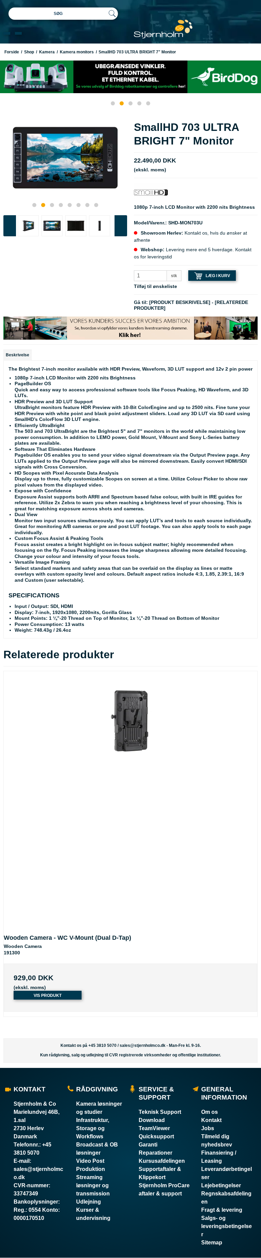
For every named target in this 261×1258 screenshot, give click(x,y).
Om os (209, 1112)
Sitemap (211, 1242)
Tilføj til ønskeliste (155, 286)
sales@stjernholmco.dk (143, 1045)
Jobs (207, 1128)
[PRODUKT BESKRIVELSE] (179, 302)
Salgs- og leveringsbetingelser (226, 1226)
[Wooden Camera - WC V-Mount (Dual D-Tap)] (130, 798)
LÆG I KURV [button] (218, 275)
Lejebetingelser (221, 1185)
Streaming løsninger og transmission (93, 1185)
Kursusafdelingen (162, 1161)
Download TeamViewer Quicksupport (156, 1128)
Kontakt (211, 1120)
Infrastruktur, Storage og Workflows (92, 1128)
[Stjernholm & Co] (163, 29)
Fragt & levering (221, 1210)
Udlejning (88, 1202)
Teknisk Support (160, 1112)
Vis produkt (48, 995)
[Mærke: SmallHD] (151, 192)
